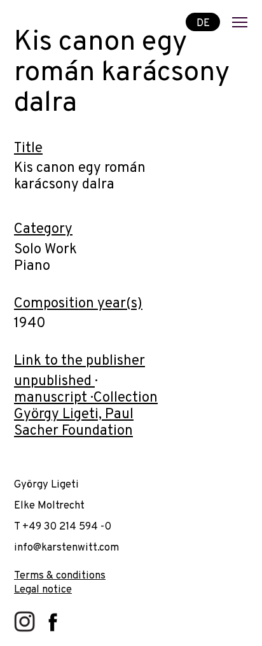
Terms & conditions (60, 575)
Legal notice (43, 589)
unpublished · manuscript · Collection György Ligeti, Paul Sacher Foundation (86, 406)
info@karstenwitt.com (66, 547)
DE (203, 22)
